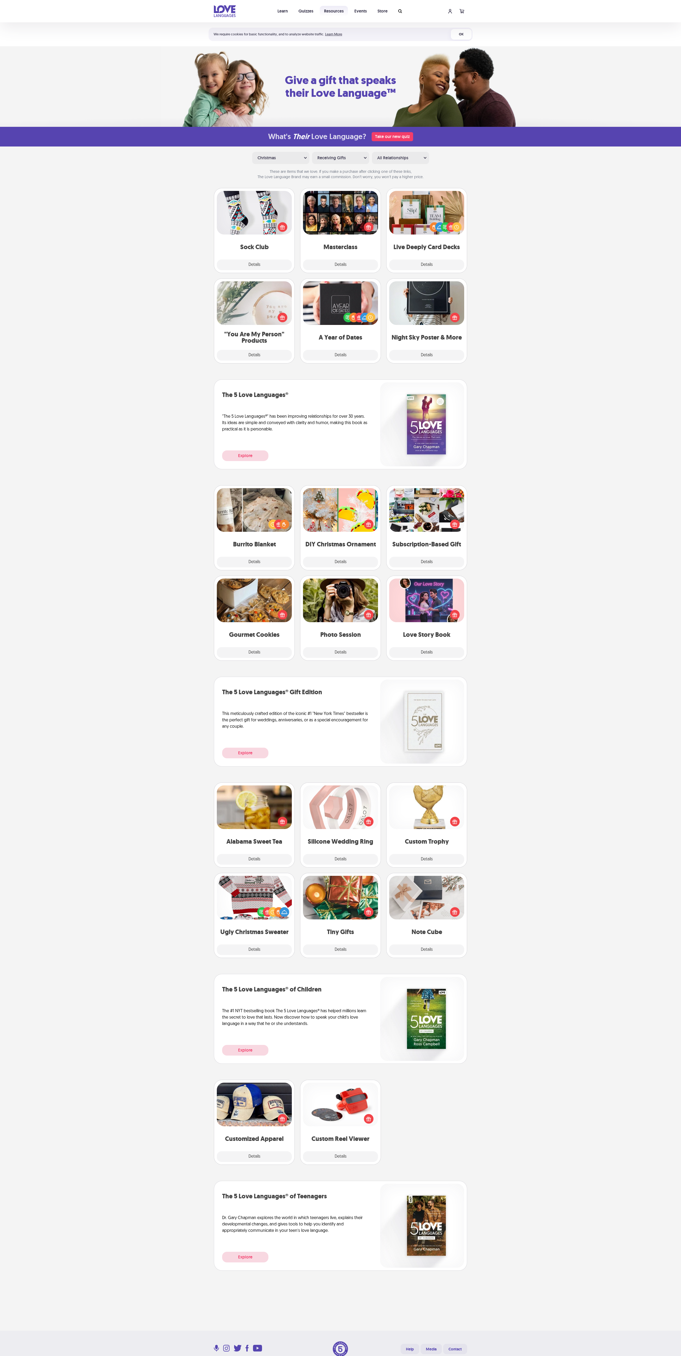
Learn (282, 11)
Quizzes (305, 11)
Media (431, 1349)
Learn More (333, 34)
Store (382, 11)
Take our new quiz (392, 136)
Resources (334, 11)
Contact (455, 1349)
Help (410, 1349)
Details (254, 265)
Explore (245, 455)
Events (360, 11)
